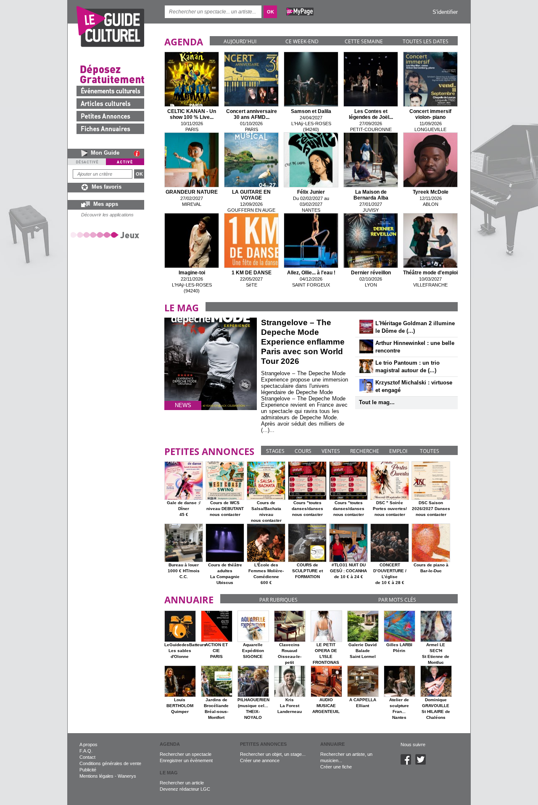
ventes (331, 451)
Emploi (398, 451)
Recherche (364, 451)
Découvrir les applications (107, 214)
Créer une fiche (336, 766)
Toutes (429, 451)
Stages (275, 451)
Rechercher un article (182, 782)
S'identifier (445, 12)
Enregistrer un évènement (186, 760)
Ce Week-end (302, 41)
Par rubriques (278, 599)
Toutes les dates (425, 41)
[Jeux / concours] (106, 235)
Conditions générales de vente (110, 763)
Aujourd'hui (240, 41)
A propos (88, 744)
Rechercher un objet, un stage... (273, 754)
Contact (87, 757)
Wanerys (127, 776)
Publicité (87, 769)
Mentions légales (96, 776)
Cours (303, 451)
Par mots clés (397, 599)
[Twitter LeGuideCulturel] (422, 763)
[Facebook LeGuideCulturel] (408, 763)
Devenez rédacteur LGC (185, 789)
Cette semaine (364, 41)
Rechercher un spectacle (185, 754)
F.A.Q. (85, 750)
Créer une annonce (260, 760)
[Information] (139, 153)
